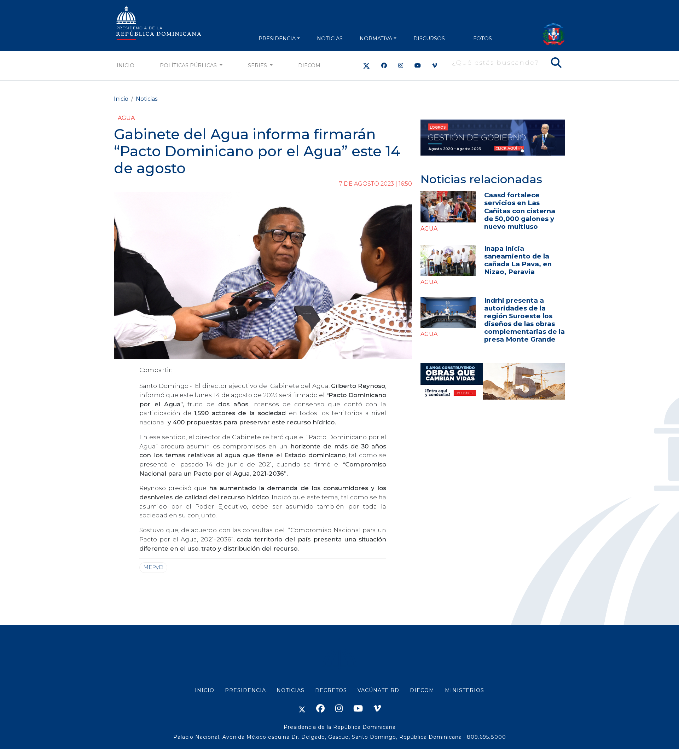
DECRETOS (331, 690)
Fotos (482, 38)
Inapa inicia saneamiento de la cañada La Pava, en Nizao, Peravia (518, 260)
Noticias (146, 98)
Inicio (125, 65)
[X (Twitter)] (366, 65)
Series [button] (258, 65)
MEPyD (153, 567)
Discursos (429, 38)
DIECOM (309, 65)
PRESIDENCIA (277, 38)
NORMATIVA (376, 38)
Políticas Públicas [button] (189, 65)
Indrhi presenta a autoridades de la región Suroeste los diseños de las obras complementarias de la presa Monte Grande (524, 319)
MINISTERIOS (464, 690)
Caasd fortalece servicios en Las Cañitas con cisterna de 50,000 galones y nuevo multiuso (519, 210)
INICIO (204, 690)
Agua (126, 118)
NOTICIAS (330, 38)
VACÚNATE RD (378, 690)
